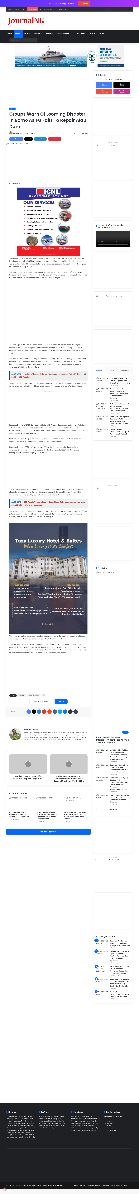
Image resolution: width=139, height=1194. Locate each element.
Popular (111, 370)
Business (49, 33)
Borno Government (33, 695)
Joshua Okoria (17, 133)
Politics (37, 33)
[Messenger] (65, 711)
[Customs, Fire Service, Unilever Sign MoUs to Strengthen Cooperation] (21, 803)
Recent (99, 370)
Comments (125, 370)
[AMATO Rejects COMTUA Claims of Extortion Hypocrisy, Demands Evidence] (102, 798)
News (17, 33)
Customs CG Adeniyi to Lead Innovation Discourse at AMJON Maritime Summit (119, 768)
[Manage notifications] (5, 1189)
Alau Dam (21, 695)
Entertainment (63, 33)
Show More (113, 810)
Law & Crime (80, 33)
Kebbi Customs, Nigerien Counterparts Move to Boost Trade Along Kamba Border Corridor (119, 982)
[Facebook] (28, 711)
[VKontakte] (55, 711)
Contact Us (105, 1185)
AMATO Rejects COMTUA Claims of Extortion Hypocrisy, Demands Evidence (119, 798)
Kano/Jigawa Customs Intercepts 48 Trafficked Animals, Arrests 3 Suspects (113, 740)
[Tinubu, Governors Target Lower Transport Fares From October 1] (102, 432)
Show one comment (48, 832)
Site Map (124, 1185)
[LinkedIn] (39, 711)
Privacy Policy (115, 1185)
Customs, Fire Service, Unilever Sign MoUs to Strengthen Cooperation (19, 814)
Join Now (84, 3)
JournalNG (16, 1185)
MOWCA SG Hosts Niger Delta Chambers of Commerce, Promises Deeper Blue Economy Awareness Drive (119, 754)
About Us (83, 1185)
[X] (34, 711)
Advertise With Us (94, 1185)
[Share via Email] (70, 711)
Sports (27, 33)
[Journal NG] (26, 21)
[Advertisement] (48, 85)
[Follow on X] (23, 133)
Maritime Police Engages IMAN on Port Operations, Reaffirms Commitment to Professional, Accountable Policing (119, 783)
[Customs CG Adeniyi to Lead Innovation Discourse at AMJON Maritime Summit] (102, 768)
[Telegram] (24, 1141)
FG (44, 695)
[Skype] (60, 711)
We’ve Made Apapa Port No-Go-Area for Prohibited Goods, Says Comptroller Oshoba (68, 9)
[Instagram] (30, 743)
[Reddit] (49, 711)
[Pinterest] (44, 711)
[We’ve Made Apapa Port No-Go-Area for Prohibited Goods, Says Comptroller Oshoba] (76, 803)
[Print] (75, 711)
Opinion (92, 33)
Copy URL (61, 701)
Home (9, 33)
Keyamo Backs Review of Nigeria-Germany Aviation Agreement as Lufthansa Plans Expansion (47, 815)
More (102, 33)
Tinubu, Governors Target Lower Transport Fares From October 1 (119, 431)
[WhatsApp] (27, 1141)
